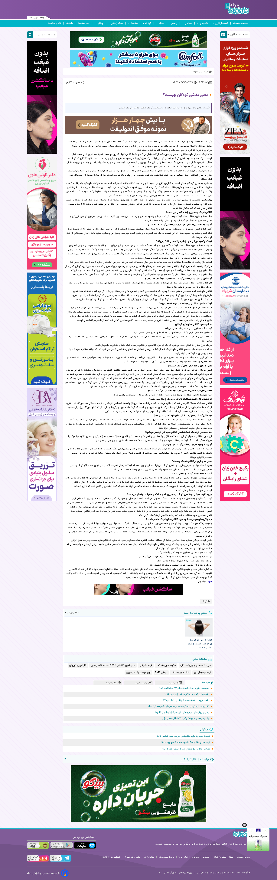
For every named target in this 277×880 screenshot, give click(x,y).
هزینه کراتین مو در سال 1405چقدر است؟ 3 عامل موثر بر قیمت (199, 644)
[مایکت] (85, 845)
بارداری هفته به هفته (223, 857)
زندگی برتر (115, 857)
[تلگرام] (60, 861)
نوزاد (161, 23)
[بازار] (38, 845)
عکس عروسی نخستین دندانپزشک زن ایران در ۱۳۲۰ (185, 700)
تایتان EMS (161, 672)
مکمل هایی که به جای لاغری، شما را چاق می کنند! (187, 694)
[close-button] (244, 825)
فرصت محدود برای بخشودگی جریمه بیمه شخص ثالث (183, 736)
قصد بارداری (221, 23)
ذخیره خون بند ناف (166, 665)
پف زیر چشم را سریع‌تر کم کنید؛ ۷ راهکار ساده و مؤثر (186, 718)
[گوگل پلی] (61, 845)
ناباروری (204, 23)
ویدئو (100, 23)
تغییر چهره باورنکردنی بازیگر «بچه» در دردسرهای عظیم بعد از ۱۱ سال (178, 706)
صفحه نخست (240, 23)
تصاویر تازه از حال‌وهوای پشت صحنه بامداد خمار (185, 749)
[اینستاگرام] (38, 861)
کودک (148, 23)
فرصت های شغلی (166, 857)
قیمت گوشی (146, 665)
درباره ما (195, 857)
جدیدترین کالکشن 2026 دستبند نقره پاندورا (113, 665)
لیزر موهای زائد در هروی (138, 672)
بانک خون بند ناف (180, 672)
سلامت (134, 23)
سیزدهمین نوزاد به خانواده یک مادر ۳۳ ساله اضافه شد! (184, 688)
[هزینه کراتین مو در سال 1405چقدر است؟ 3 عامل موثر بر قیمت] (198, 627)
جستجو (206, 857)
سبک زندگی (117, 23)
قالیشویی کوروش (77, 665)
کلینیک (69, 23)
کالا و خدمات (54, 23)
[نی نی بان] (237, 9)
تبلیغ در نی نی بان (132, 857)
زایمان (174, 23)
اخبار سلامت (84, 23)
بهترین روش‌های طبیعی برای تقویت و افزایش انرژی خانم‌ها (182, 712)
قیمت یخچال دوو (202, 672)
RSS (105, 857)
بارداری (188, 23)
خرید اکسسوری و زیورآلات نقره (195, 665)
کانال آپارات (149, 857)
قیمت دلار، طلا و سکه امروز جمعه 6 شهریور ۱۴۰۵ (185, 742)
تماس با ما (183, 857)
